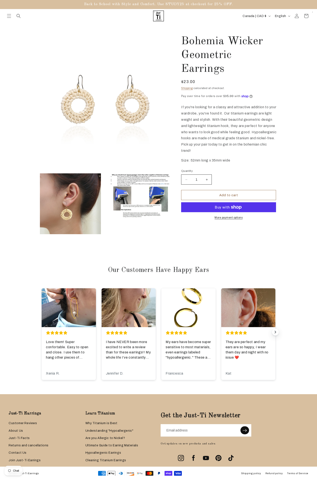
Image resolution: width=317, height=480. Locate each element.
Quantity (187, 171)
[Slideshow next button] (275, 332)
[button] (9, 16)
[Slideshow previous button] (41, 332)
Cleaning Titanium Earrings (105, 460)
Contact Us (18, 452)
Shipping (187, 88)
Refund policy (274, 473)
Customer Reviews (23, 423)
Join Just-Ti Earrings (25, 460)
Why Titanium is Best (101, 423)
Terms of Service (297, 473)
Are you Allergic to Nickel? (105, 438)
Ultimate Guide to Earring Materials (111, 445)
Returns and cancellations (29, 445)
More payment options (229, 217)
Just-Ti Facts (19, 438)
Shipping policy (251, 473)
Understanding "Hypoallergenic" (109, 430)
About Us (16, 430)
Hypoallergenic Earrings (103, 452)
